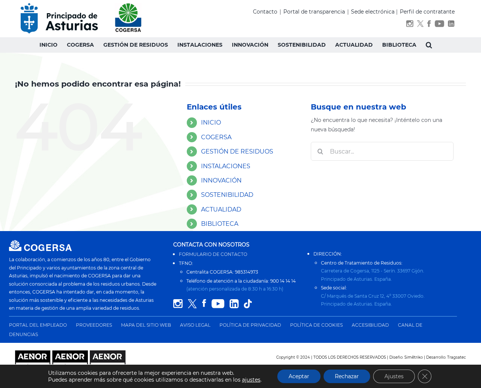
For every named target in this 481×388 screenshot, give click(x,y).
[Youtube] (440, 25)
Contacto (265, 11)
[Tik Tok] (248, 304)
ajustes (251, 379)
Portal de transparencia (314, 11)
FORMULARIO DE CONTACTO (213, 254)
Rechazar (347, 376)
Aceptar (299, 376)
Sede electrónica (373, 11)
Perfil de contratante (427, 11)
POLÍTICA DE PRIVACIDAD (250, 325)
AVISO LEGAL (195, 325)
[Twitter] (420, 25)
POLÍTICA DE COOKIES (316, 325)
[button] (429, 44)
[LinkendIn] (451, 25)
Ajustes (394, 376)
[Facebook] (429, 25)
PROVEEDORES (94, 325)
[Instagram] (409, 25)
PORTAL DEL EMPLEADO (38, 325)
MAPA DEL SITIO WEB (146, 325)
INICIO (211, 122)
